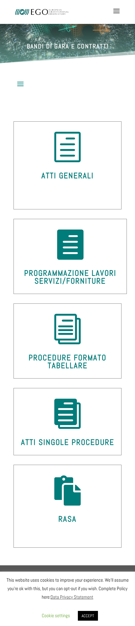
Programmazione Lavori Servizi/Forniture (70, 277)
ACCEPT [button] (88, 615)
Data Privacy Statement (72, 597)
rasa (67, 519)
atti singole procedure (67, 442)
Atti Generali (67, 175)
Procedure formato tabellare (67, 361)
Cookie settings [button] (56, 615)
